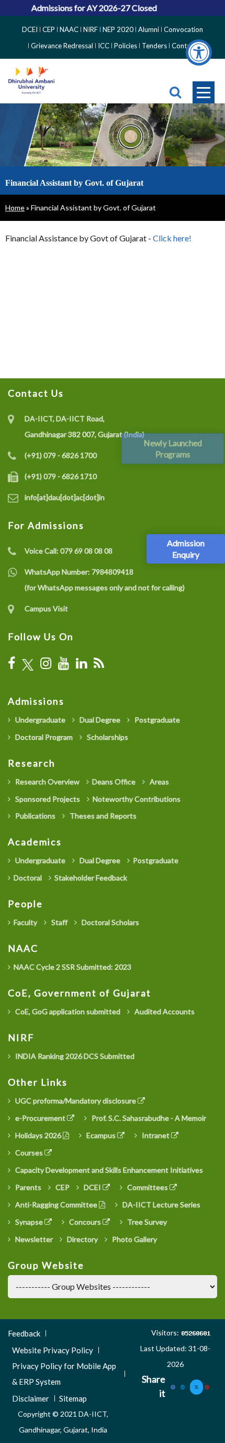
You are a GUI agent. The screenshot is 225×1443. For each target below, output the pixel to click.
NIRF (90, 29)
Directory (81, 1239)
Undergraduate (39, 719)
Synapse (29, 1221)
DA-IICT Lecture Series (160, 1204)
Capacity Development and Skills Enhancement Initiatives (108, 1169)
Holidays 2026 (38, 1135)
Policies (125, 45)
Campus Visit (46, 608)
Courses (29, 1152)
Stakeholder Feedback (90, 877)
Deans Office (114, 781)
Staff (59, 922)
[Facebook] (11, 663)
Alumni (148, 29)
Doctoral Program (43, 737)
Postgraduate (156, 719)
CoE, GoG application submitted (67, 1011)
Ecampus (101, 1135)
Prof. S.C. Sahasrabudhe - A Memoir (148, 1117)
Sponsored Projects (47, 798)
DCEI (30, 29)
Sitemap (73, 1398)
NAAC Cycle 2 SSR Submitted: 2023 (72, 966)
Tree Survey (146, 1221)
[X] (27, 663)
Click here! (172, 238)
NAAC (69, 29)
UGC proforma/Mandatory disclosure (76, 1100)
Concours (85, 1221)
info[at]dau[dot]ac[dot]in (65, 497)
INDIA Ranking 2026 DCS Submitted (74, 1056)
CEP (48, 29)
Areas (158, 781)
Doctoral (28, 877)
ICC (103, 45)
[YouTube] (63, 663)
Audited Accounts (164, 1011)
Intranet (155, 1135)
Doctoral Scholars (109, 922)
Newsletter (33, 1239)
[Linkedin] (183, 1386)
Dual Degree (99, 719)
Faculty (25, 922)
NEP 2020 (118, 29)
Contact (184, 45)
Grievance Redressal (62, 45)
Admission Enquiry (186, 548)
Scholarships (106, 737)
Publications (34, 815)
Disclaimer (30, 1398)
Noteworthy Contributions (137, 798)
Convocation (183, 29)
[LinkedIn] (81, 663)
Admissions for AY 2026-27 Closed (89, 8)
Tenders (154, 45)
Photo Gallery (133, 1239)
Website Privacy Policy (52, 1350)
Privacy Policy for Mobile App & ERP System (64, 1373)
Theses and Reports (102, 815)
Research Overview (47, 781)
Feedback (24, 1333)
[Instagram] (45, 663)
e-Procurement (40, 1117)
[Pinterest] (207, 1386)
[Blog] (99, 663)
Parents (27, 1187)
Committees (148, 1187)
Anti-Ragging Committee (56, 1204)
